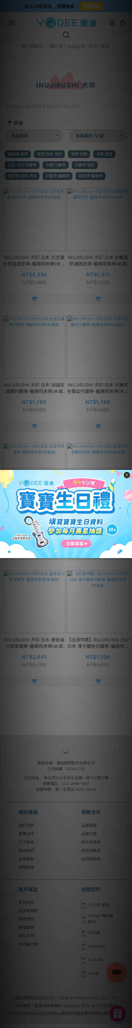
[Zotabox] (128, 552)
